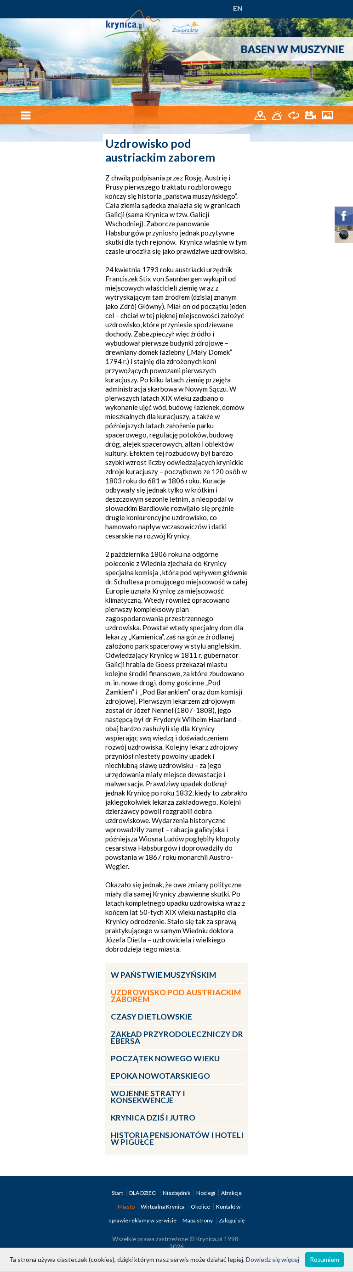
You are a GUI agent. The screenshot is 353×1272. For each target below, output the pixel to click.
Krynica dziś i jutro (153, 1117)
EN (238, 8)
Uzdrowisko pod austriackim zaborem (176, 995)
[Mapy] (261, 114)
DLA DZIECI (143, 1192)
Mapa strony (197, 1220)
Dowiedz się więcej (272, 1259)
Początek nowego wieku (165, 1058)
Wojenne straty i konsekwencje (148, 1096)
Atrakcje (231, 1192)
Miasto (127, 1206)
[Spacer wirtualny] (294, 114)
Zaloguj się (232, 1220)
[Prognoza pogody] (278, 114)
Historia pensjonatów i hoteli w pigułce (177, 1138)
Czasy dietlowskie (151, 1016)
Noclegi (206, 1192)
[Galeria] (327, 114)
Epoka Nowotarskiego (160, 1076)
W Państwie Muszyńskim (163, 975)
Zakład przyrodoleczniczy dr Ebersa (177, 1037)
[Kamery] (311, 114)
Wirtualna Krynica (163, 1206)
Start (118, 1192)
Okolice (201, 1206)
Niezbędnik (177, 1192)
